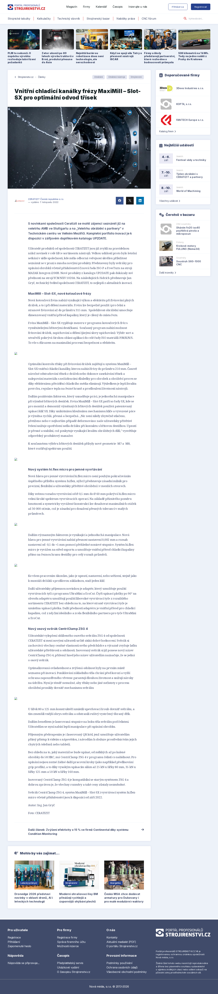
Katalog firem (166, 131)
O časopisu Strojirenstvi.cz (73, 972)
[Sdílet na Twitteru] (130, 200)
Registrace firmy (67, 937)
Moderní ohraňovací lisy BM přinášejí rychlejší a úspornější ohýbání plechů (78, 897)
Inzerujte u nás (137, 6)
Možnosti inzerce (68, 946)
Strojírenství (136, 77)
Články (41, 76)
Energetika (115, 883)
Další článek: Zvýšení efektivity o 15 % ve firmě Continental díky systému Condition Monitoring (78, 832)
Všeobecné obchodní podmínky (126, 972)
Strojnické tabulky (19, 18)
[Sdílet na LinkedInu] (140, 200)
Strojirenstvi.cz (26, 76)
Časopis (117, 6)
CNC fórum (149, 18)
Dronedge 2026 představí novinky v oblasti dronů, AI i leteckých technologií (33, 897)
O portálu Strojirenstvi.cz (122, 946)
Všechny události (168, 200)
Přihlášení (14, 942)
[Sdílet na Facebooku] (119, 200)
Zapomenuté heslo (19, 946)
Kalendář (101, 6)
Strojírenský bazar (98, 18)
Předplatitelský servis (70, 963)
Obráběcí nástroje (116, 77)
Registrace (14, 937)
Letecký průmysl (29, 883)
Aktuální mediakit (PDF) (121, 942)
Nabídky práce (125, 18)
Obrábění (98, 77)
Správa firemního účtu (71, 942)
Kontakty (112, 937)
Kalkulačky (44, 18)
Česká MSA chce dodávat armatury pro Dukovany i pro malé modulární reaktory (124, 897)
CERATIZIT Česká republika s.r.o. (46, 199)
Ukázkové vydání (68, 967)
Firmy (86, 6)
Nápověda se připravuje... (24, 963)
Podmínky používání (119, 963)
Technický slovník (68, 18)
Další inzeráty (166, 272)
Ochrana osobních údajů (121, 967)
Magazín (71, 6)
